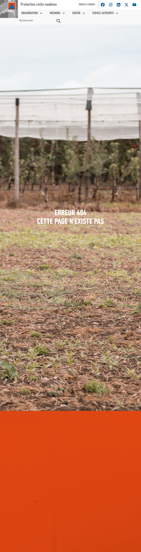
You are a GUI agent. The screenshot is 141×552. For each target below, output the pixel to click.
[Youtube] (134, 5)
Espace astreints (103, 13)
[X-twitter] (126, 5)
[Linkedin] (118, 5)
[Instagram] (111, 5)
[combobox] (36, 20)
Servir (76, 13)
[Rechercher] (59, 20)
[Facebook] (103, 5)
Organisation (29, 13)
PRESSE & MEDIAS (87, 4)
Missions (55, 13)
